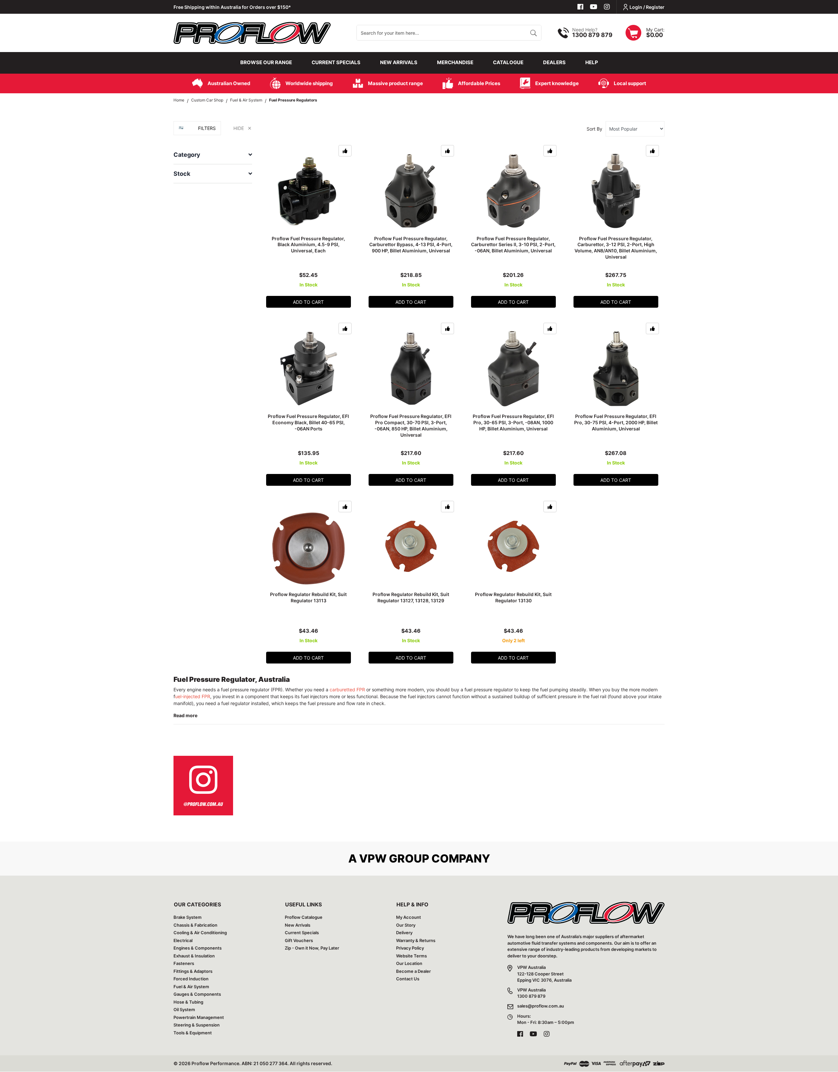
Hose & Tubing (188, 1002)
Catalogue (508, 62)
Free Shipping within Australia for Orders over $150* (232, 7)
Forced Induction (191, 978)
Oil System (184, 1009)
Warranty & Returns (415, 940)
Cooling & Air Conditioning (200, 932)
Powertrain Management (198, 1017)
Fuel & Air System (191, 986)
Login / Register (647, 7)
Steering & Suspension (196, 1024)
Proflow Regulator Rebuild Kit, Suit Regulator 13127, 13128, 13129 (411, 597)
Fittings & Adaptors (192, 971)
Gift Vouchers (299, 940)
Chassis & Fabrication (195, 925)
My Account (408, 917)
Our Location (409, 963)
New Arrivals (398, 62)
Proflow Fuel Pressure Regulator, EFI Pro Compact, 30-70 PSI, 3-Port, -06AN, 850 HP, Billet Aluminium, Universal (410, 425)
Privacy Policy (410, 948)
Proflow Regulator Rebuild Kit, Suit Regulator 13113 (308, 597)
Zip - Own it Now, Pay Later (312, 948)
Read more (185, 715)
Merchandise (455, 62)
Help (591, 62)
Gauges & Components (197, 994)
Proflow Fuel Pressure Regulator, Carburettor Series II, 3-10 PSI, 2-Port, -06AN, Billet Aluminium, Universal (513, 245)
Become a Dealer (413, 971)
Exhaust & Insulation (194, 955)
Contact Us (407, 978)
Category (186, 154)
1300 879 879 (592, 34)
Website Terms (411, 955)
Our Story (405, 925)
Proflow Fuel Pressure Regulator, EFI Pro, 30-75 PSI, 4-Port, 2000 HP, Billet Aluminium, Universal (616, 422)
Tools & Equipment (192, 1032)
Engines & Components (197, 948)
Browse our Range (266, 62)
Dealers (554, 62)
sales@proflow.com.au (540, 1005)
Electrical (182, 940)
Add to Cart (308, 302)
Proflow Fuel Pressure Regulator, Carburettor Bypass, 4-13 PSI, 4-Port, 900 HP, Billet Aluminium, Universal (410, 245)
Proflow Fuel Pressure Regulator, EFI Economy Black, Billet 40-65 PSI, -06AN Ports (308, 422)
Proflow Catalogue (303, 917)
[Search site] (533, 32)
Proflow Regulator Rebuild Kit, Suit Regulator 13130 (513, 597)
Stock (181, 173)
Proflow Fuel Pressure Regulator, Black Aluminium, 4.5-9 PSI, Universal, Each (308, 245)
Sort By (594, 129)
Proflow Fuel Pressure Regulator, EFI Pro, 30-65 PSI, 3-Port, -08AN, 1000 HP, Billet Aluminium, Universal (513, 422)
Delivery (404, 932)
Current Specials (336, 62)
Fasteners (183, 963)
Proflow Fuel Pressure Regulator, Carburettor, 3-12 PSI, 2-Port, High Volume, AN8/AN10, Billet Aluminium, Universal (615, 248)
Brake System (187, 917)
